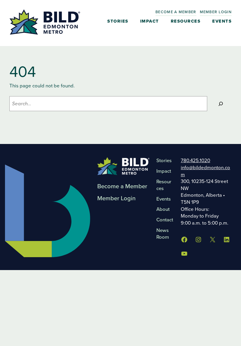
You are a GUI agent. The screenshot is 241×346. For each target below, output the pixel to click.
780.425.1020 (195, 160)
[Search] (221, 103)
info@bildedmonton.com (205, 171)
